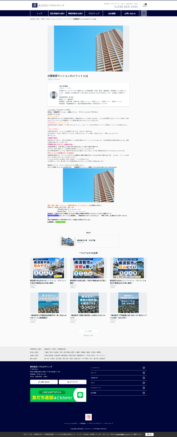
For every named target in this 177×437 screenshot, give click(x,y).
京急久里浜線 (48, 355)
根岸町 (56, 352)
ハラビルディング (53, 215)
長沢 (61, 352)
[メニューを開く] (144, 13)
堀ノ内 (46, 358)
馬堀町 (83, 352)
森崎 (88, 352)
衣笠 (71, 358)
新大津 (96, 358)
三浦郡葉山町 (61, 349)
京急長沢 (102, 358)
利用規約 (83, 423)
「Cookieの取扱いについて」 (123, 434)
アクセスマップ (96, 388)
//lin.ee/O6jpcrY (60, 222)
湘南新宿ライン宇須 (83, 355)
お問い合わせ (130, 14)
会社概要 (112, 14)
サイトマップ (109, 423)
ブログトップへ (88, 335)
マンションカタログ (71, 423)
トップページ (95, 368)
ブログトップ (93, 14)
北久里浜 (58, 358)
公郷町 (77, 352)
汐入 (91, 358)
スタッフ (93, 373)
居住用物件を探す (57, 14)
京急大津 (77, 358)
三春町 (46, 352)
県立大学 (66, 358)
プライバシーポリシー (95, 423)
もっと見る (88, 331)
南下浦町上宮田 (69, 352)
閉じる (149, 434)
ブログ (50, 79)
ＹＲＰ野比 (84, 358)
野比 (51, 352)
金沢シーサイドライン (98, 355)
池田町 (99, 352)
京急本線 (57, 355)
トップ (39, 14)
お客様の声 (94, 378)
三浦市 (54, 349)
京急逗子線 (72, 355)
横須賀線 (64, 355)
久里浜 (93, 352)
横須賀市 (47, 349)
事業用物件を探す (75, 14)
